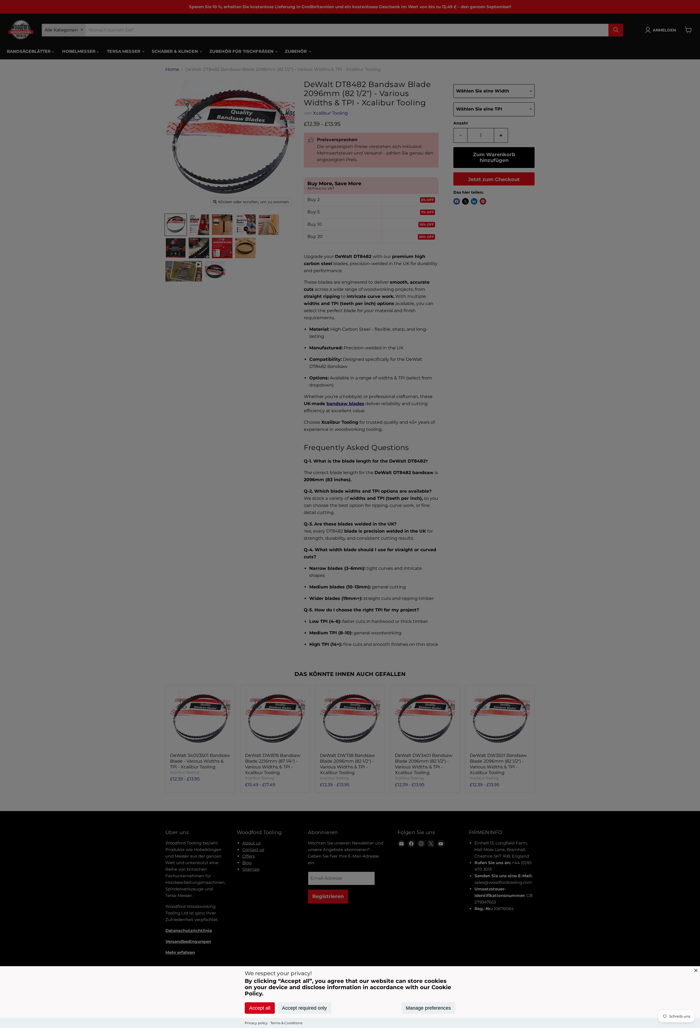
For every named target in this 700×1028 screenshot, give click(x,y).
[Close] (696, 970)
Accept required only (304, 1008)
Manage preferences (428, 1008)
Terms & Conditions (286, 1023)
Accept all (259, 1008)
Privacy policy (256, 1023)
